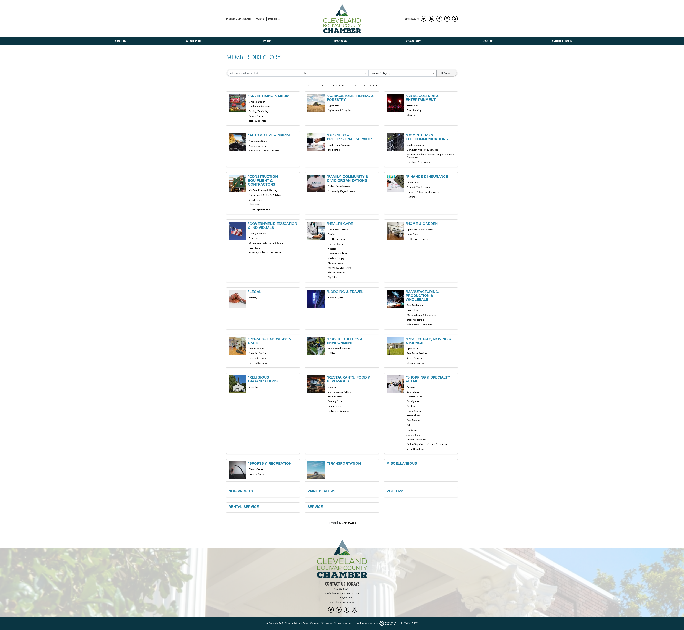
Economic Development (239, 18)
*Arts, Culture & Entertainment (422, 98)
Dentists (331, 234)
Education (254, 238)
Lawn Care (412, 234)
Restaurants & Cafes (338, 411)
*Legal (254, 292)
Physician (332, 277)
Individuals (254, 248)
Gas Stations (413, 420)
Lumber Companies (416, 439)
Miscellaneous (402, 463)
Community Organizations (341, 191)
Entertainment (413, 105)
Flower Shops (414, 411)
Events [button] (267, 41)
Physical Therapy (336, 272)
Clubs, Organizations (339, 186)
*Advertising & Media (268, 96)
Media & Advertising (259, 106)
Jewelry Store (413, 435)
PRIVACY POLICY (409, 622)
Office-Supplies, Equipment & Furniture (427, 444)
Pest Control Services (417, 239)
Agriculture (333, 105)
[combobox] (334, 73)
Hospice (332, 248)
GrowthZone (349, 522)
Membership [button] (194, 41)
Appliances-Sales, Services (420, 229)
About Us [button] (121, 41)
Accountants (413, 182)
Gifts (409, 425)
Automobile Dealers (259, 141)
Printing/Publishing (258, 111)
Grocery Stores (335, 401)
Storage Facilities (415, 363)
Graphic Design (257, 101)
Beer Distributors (415, 305)
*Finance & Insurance (427, 176)
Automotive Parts (257, 146)
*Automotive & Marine (270, 135)
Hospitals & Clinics (337, 253)
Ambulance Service (338, 229)
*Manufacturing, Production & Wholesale (422, 295)
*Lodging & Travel (345, 292)
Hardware (412, 430)
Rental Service (244, 507)
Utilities (331, 353)
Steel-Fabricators (415, 319)
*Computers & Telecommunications (427, 137)
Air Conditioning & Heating (263, 190)
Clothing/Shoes (415, 396)
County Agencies (257, 233)
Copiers (411, 406)
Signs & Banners (257, 120)
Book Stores (413, 391)
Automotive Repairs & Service (264, 150)
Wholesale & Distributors (419, 324)
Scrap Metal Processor (339, 348)
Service (315, 507)
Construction (255, 200)
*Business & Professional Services (350, 137)
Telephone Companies (418, 162)
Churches (253, 387)
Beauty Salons (256, 348)
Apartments (412, 348)
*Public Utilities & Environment (345, 341)
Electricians (254, 204)
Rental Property (414, 358)
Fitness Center (256, 469)
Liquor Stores (334, 406)
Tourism (259, 18)
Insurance (412, 196)
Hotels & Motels (336, 297)
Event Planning (414, 110)
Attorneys (253, 297)
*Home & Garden (422, 224)
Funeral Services (257, 358)
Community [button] (413, 41)
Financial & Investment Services (423, 192)
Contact (488, 41)
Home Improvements (259, 209)
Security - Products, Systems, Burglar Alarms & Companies (430, 156)
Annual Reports (562, 41)
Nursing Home (335, 263)
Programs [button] (341, 41)
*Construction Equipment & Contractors (263, 180)
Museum (411, 115)
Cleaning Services (258, 353)
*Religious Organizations (263, 379)
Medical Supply (336, 258)
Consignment (413, 401)
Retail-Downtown (415, 449)
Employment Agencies (339, 145)
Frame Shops (413, 415)
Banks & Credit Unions (418, 187)
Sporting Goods (257, 474)
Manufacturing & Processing (421, 315)
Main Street (274, 18)
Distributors (412, 310)
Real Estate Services (417, 353)
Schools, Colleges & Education (265, 252)
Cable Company (415, 145)
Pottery (395, 491)
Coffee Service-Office (339, 391)
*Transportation (344, 463)
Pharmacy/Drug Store (339, 267)
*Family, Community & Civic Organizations (347, 178)
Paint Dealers (321, 491)
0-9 (300, 85)
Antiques (411, 387)
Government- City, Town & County (266, 243)
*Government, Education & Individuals (272, 226)
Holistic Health (335, 244)
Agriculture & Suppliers (339, 110)
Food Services (335, 396)
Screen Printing (256, 116)
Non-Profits (241, 491)
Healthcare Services (338, 239)
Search (448, 73)
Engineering (334, 149)
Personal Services (258, 363)
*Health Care (340, 224)
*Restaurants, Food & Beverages (348, 379)
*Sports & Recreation (269, 463)
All (384, 85)
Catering (332, 387)
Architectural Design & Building (265, 195)
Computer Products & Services (422, 149)
